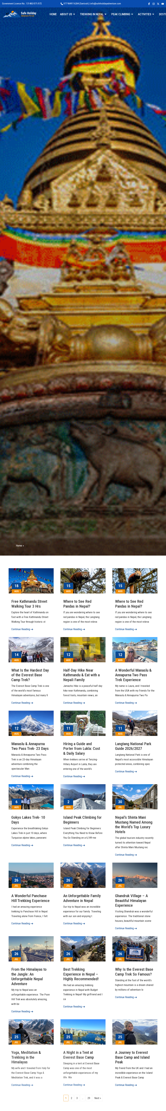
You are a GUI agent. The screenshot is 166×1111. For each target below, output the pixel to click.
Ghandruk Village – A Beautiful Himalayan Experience (131, 900)
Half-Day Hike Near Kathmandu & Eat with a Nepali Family (81, 675)
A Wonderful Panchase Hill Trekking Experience (30, 898)
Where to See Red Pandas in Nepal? (77, 604)
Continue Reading (21, 629)
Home (19, 545)
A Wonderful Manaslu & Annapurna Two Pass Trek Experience (133, 675)
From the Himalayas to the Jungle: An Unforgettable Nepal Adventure (29, 976)
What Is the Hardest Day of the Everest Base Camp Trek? (30, 675)
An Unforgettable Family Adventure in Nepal (82, 898)
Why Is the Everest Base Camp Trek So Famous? (134, 972)
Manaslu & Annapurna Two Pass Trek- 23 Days (30, 746)
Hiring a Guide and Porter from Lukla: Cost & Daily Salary (81, 748)
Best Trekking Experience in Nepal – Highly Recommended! (81, 974)
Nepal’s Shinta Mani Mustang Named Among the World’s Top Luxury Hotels (133, 824)
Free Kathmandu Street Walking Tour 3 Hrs (29, 604)
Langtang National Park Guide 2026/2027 (133, 746)
